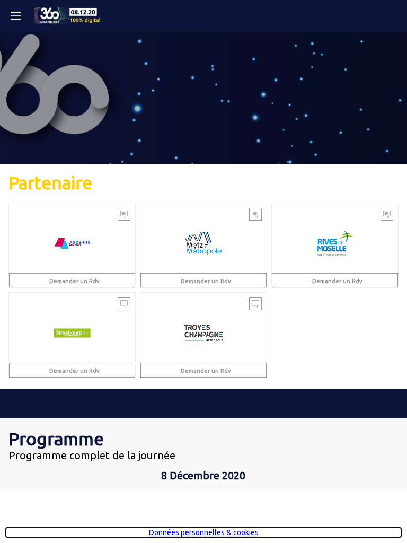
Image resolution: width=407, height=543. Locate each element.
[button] (16, 16)
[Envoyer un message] (124, 214)
